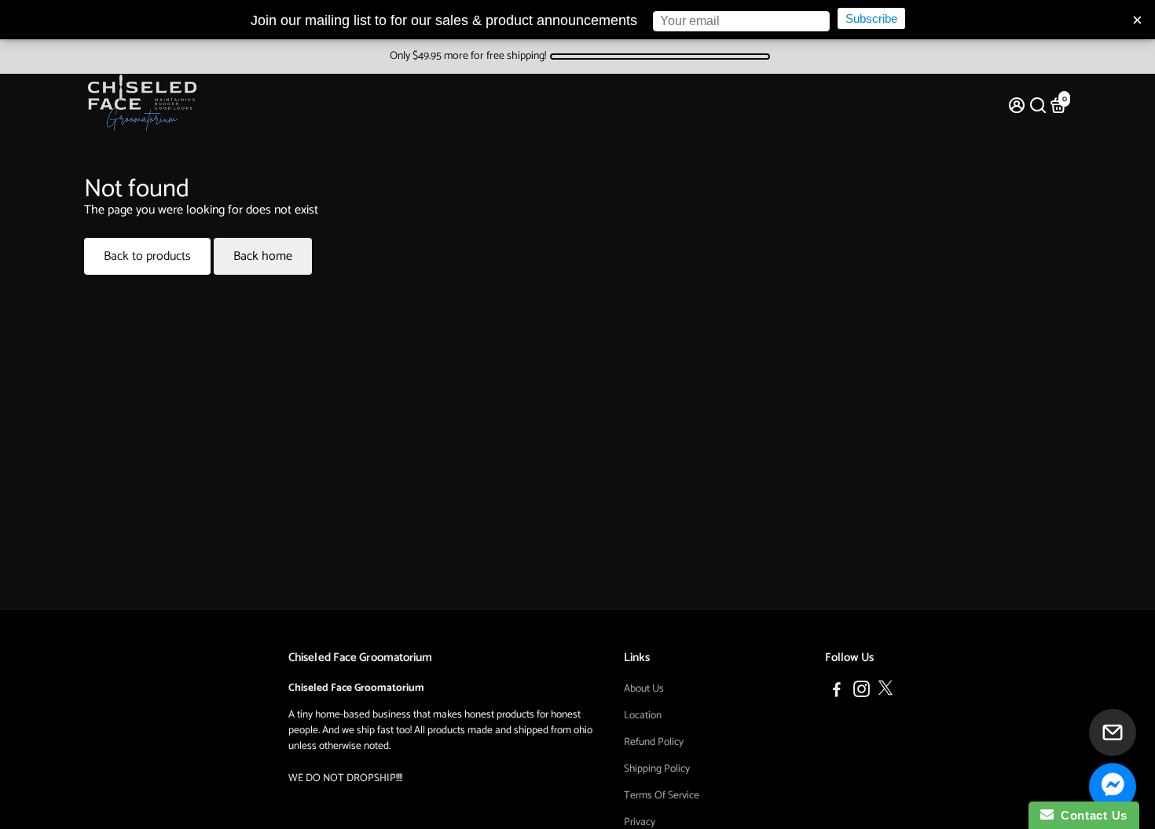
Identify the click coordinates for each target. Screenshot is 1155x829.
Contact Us (1091, 815)
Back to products (147, 256)
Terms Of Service (661, 795)
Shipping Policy (657, 768)
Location (643, 715)
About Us (644, 688)
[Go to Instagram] (861, 692)
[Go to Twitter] (885, 692)
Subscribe (871, 18)
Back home (262, 256)
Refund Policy (654, 741)
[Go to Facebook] (836, 692)
